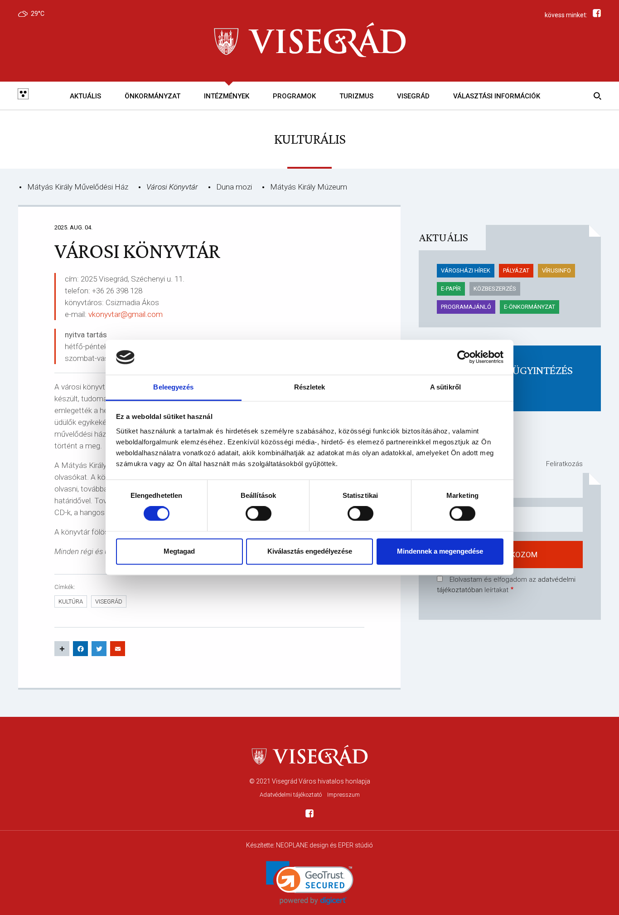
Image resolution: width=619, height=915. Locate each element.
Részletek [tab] (309, 387)
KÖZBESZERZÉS (495, 288)
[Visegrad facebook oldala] (309, 815)
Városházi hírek (465, 270)
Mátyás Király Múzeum (308, 186)
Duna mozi (234, 186)
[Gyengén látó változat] (23, 96)
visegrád (108, 601)
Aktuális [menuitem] (85, 96)
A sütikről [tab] (445, 387)
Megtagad (179, 551)
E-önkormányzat (529, 306)
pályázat (516, 270)
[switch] (258, 513)
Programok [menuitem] (294, 96)
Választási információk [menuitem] (496, 96)
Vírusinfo (556, 270)
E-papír (451, 288)
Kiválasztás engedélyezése (309, 551)
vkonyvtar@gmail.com (125, 314)
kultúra (70, 601)
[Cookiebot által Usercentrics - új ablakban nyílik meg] (463, 357)
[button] (309, 883)
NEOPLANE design (302, 845)
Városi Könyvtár (172, 186)
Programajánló (466, 306)
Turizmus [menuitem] (356, 96)
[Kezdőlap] (309, 40)
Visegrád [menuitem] (413, 96)
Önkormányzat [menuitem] (152, 96)
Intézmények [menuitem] (226, 96)
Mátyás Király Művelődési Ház (77, 186)
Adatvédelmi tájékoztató (291, 794)
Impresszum (343, 794)
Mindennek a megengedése (440, 551)
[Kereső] (596, 96)
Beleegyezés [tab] (173, 387)
